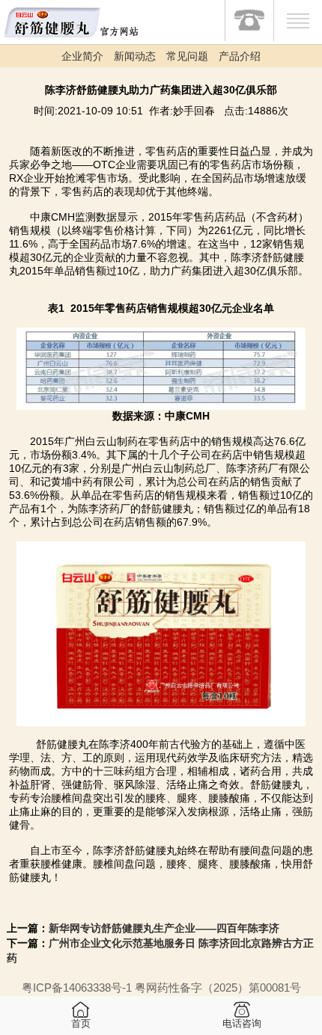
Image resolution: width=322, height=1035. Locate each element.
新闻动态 (135, 56)
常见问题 (187, 56)
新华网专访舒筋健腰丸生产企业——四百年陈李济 (164, 928)
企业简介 (82, 56)
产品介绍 (240, 56)
